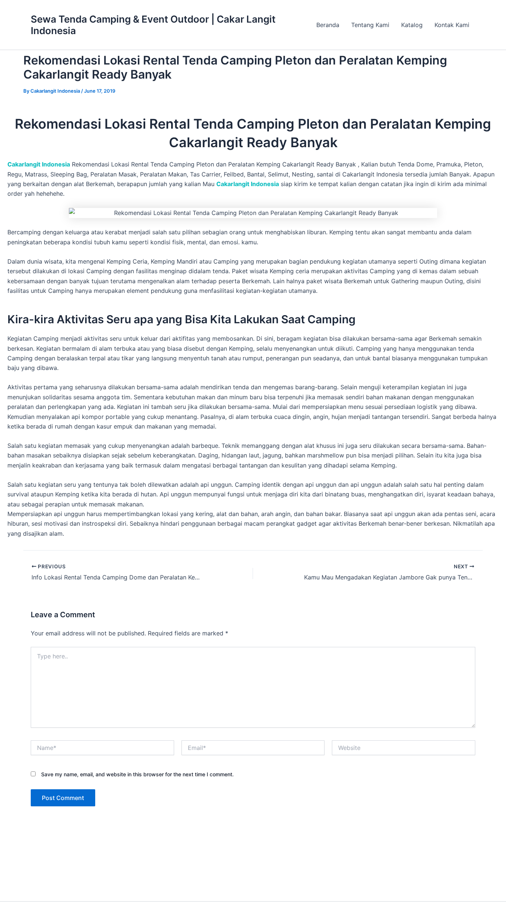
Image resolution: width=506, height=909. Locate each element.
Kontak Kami (452, 25)
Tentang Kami (370, 25)
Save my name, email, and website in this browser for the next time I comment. (137, 774)
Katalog (412, 25)
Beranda (327, 25)
